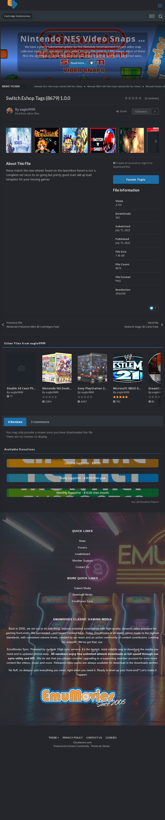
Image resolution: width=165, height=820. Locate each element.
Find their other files (27, 113)
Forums (82, 547)
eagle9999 (27, 109)
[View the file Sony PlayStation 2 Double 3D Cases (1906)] (92, 368)
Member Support (82, 560)
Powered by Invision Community (71, 746)
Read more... (78, 63)
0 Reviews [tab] (15, 422)
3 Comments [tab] (40, 422)
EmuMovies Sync (82, 601)
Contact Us (82, 567)
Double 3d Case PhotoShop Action (31, 388)
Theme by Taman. (100, 746)
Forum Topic (136, 179)
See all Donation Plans (144, 502)
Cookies (111, 737)
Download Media (83, 594)
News (82, 540)
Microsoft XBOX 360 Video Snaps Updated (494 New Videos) (97, 86)
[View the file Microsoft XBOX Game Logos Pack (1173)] (127, 368)
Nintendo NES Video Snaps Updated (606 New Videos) (42, 86)
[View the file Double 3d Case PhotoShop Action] (21, 368)
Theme (53, 737)
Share (123, 111)
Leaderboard (82, 554)
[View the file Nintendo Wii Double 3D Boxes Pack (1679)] (57, 368)
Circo (157, 74)
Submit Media (82, 588)
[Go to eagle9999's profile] (9, 110)
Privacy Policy (73, 737)
